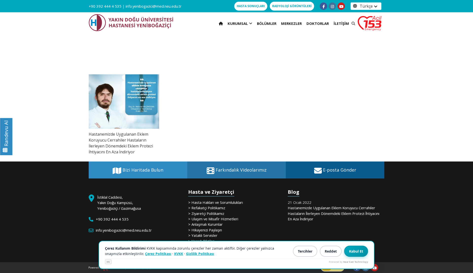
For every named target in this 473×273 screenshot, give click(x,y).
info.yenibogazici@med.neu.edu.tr (154, 6)
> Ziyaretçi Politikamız (206, 213)
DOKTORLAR (317, 23)
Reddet (331, 251)
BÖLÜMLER (266, 23)
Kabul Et (356, 251)
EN (108, 261)
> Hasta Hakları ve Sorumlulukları (215, 202)
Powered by (348, 261)
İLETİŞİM (341, 23)
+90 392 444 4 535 (105, 6)
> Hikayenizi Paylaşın (205, 229)
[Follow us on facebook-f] (323, 6)
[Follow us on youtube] (341, 6)
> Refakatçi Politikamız (206, 207)
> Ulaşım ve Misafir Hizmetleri (213, 218)
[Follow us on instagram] (332, 6)
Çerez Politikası (158, 253)
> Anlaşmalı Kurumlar (205, 224)
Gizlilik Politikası (200, 253)
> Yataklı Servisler (203, 235)
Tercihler (305, 251)
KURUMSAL (238, 23)
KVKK (178, 253)
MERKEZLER (291, 23)
